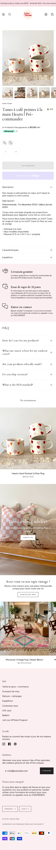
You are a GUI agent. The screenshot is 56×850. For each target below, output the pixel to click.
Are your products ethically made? (22, 364)
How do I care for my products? (20, 340)
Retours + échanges (12, 696)
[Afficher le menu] (4, 14)
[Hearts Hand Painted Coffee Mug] (28, 438)
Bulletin (5, 715)
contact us (28, 537)
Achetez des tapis (28, 594)
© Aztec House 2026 (10, 819)
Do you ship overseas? (15, 374)
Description (7, 187)
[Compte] (46, 14)
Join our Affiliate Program (15, 720)
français (9, 809)
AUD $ (24, 809)
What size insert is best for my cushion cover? (24, 352)
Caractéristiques (10, 250)
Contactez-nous (10, 706)
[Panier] (52, 14)
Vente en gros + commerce (15, 686)
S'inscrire (46, 770)
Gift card (6, 710)
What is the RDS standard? (17, 385)
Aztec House (7, 103)
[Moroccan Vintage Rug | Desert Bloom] (24, 629)
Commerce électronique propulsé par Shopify (23, 824)
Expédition (7, 257)
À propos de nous (10, 691)
